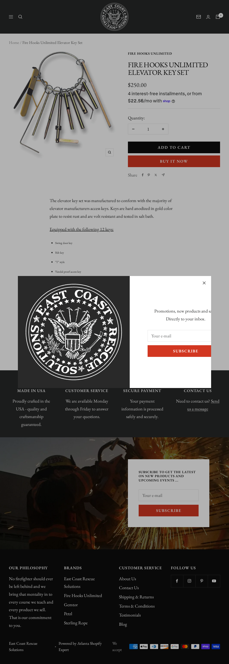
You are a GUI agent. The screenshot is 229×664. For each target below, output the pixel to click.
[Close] (204, 283)
